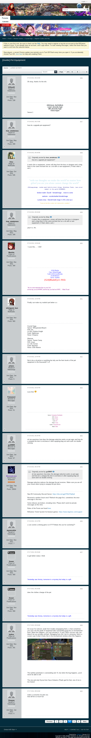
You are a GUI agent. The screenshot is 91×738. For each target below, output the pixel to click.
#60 (81, 691)
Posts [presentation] (6, 68)
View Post (59, 157)
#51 (81, 299)
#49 (81, 212)
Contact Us (74, 729)
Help (66, 729)
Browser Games (18, 38)
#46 (81, 78)
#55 (81, 467)
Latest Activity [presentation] (16, 68)
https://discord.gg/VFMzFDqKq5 (64, 494)
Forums (5, 18)
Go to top (85, 729)
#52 (81, 357)
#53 (81, 388)
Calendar (5, 22)
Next (84, 721)
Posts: (10, 100)
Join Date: (9, 97)
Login (84, 1)
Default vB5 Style (9, 729)
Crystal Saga (29, 38)
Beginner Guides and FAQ (42, 38)
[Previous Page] (72, 72)
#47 (81, 122)
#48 (81, 153)
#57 (81, 552)
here (49, 508)
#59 (81, 625)
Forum (10, 38)
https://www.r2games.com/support (70, 512)
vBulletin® (79, 734)
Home (4, 38)
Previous (50, 721)
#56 (81, 521)
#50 (81, 243)
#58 (81, 589)
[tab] (5, 68)
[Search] (87, 9)
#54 (81, 436)
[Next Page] (77, 72)
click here (19, 54)
